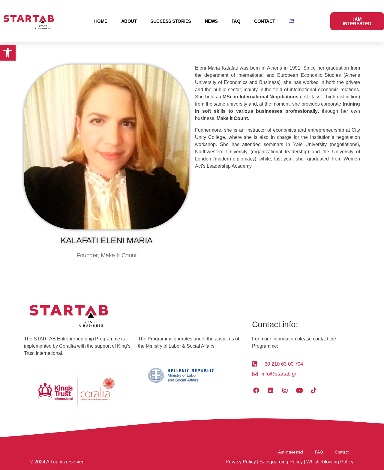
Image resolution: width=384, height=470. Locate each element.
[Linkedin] (270, 390)
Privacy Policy (241, 461)
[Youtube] (299, 390)
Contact (264, 21)
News (211, 21)
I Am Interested (289, 452)
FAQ (236, 21)
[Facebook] (256, 390)
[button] (8, 53)
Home (100, 21)
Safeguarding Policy (281, 461)
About (129, 21)
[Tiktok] (313, 390)
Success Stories (170, 21)
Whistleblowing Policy (329, 461)
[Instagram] (285, 390)
